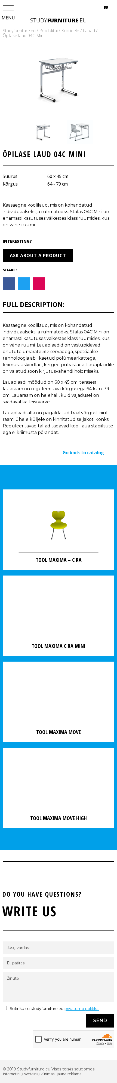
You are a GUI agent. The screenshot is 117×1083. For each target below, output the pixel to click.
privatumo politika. (81, 1008)
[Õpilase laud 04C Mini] (58, 79)
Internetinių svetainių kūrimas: (30, 1073)
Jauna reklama (69, 1073)
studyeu (58, 20)
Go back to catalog (83, 453)
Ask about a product (38, 256)
